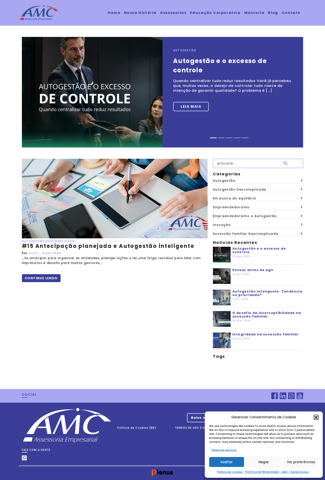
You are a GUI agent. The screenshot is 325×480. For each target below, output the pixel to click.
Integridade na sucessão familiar (265, 334)
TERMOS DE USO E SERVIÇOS (196, 428)
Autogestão (184, 50)
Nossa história (140, 12)
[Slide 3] (229, 137)
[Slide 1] (213, 137)
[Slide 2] (221, 137)
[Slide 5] (245, 137)
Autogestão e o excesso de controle (259, 250)
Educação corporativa (215, 12)
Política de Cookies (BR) (136, 428)
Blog (273, 12)
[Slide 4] (237, 137)
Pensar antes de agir (253, 270)
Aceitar (226, 462)
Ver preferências (301, 462)
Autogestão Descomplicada (48, 241)
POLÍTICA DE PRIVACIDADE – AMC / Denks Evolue (277, 472)
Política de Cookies (230, 472)
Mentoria (254, 12)
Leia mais (191, 106)
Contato (291, 12)
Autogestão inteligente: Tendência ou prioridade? (267, 293)
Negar (263, 462)
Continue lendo (41, 278)
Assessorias (173, 12)
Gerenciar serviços (224, 450)
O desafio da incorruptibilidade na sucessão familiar (266, 314)
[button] (316, 417)
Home (114, 12)
